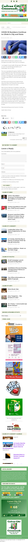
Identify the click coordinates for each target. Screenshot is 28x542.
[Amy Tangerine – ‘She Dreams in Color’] (4, 297)
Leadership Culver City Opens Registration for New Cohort (17, 231)
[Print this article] (14, 57)
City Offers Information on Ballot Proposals (16, 278)
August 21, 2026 (13, 202)
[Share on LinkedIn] (7, 57)
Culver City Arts (7, 285)
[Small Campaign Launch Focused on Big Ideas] (4, 261)
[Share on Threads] (25, 57)
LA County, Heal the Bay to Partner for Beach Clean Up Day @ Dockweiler (16, 240)
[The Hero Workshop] (14, 396)
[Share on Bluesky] (23, 57)
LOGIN (20, 537)
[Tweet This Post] (5, 57)
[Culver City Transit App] (14, 414)
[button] (26, 20)
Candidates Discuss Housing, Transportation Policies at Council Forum (17, 269)
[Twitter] (14, 1)
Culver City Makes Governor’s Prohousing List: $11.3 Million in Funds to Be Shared (17, 198)
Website (3, 172)
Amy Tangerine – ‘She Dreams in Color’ (15, 296)
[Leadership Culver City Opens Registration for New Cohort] (4, 231)
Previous (3, 16)
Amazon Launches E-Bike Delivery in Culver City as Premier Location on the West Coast (16, 217)
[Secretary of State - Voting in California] (14, 430)
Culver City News (7, 192)
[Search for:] (14, 23)
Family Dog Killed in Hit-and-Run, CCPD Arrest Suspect (17, 207)
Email (2, 168)
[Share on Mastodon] (18, 57)
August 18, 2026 (13, 281)
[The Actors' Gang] (14, 128)
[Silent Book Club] (4, 290)
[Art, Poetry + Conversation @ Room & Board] (4, 305)
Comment (3, 153)
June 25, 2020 (6, 37)
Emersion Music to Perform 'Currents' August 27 (19, 459)
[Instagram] (16, 1)
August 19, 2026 (13, 221)
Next (25, 16)
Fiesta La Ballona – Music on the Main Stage (17, 249)
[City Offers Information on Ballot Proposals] (4, 279)
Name (3, 164)
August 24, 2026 (13, 234)
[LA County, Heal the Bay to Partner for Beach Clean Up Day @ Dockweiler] (4, 240)
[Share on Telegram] (21, 57)
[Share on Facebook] (2, 57)
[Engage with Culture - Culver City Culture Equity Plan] (14, 359)
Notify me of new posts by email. (11, 181)
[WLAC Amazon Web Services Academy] (14, 341)
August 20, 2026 (13, 273)
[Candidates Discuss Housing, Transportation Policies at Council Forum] (4, 269)
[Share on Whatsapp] (16, 57)
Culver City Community (9, 226)
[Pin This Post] (9, 57)
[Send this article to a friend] (11, 57)
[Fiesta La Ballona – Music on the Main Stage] (4, 250)
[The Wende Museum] (14, 378)
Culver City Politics (8, 256)
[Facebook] (11, 1)
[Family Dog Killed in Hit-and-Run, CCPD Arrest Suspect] (4, 208)
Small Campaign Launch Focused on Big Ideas (15, 260)
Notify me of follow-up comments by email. (13, 179)
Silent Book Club (13, 289)
